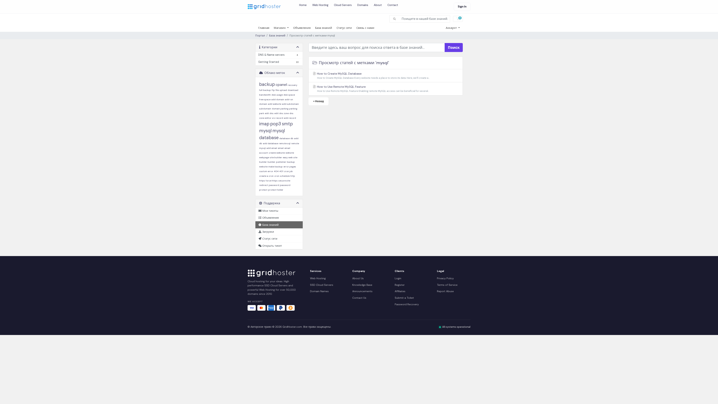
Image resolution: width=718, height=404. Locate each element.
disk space (289, 94)
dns (291, 113)
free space (265, 99)
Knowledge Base (362, 285)
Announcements (362, 291)
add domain (277, 99)
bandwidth (265, 94)
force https (272, 180)
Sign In (462, 6)
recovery (292, 85)
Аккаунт (452, 28)
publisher (281, 161)
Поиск (454, 47)
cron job (288, 171)
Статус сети (344, 28)
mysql (265, 131)
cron (276, 176)
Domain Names (319, 291)
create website (277, 152)
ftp (273, 90)
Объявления (302, 28)
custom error (266, 171)
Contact (392, 5)
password (274, 185)
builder (271, 161)
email (281, 148)
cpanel (281, 84)
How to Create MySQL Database (372, 75)
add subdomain (290, 103)
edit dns (269, 113)
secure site (284, 180)
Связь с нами (365, 28)
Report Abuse (445, 291)
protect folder (275, 189)
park (261, 113)
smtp (287, 124)
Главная (263, 28)
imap (264, 124)
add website (274, 103)
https (262, 180)
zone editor (265, 118)
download (293, 90)
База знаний (323, 28)
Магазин (280, 28)
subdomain (265, 108)
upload (283, 90)
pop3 (275, 124)
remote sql (284, 143)
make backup (275, 166)
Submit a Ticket (404, 297)
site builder (276, 157)
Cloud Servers (343, 5)
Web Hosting (320, 5)
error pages (289, 166)
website (290, 152)
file (277, 90)
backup (267, 84)
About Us (358, 278)
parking (293, 108)
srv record (277, 118)
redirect (263, 185)
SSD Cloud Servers (321, 285)
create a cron (266, 176)
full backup (265, 90)
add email (271, 148)
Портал (260, 35)
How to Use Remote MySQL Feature (372, 89)
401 (281, 171)
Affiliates (400, 291)
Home (303, 5)
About (378, 5)
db (291, 138)
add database (270, 143)
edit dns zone (281, 113)
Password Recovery (407, 304)
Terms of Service (447, 285)
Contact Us (359, 297)
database (284, 138)
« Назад (318, 101)
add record (290, 118)
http (292, 176)
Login (398, 278)
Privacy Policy (445, 278)
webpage (264, 157)
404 (276, 171)
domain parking (280, 108)
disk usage (277, 94)
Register (400, 285)
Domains (362, 5)
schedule (285, 176)
